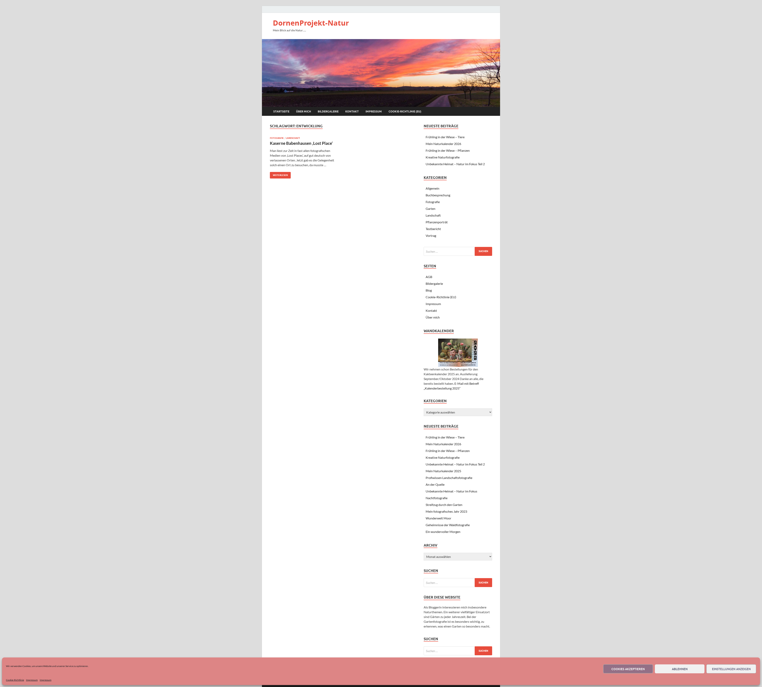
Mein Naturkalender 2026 (443, 144)
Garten (430, 208)
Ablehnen (680, 669)
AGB (429, 277)
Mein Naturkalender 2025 (443, 471)
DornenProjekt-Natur (311, 23)
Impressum (32, 679)
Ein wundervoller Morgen (443, 531)
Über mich (303, 111)
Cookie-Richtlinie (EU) (405, 111)
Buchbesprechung (438, 195)
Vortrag (431, 235)
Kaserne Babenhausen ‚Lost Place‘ (301, 143)
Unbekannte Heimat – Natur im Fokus (451, 491)
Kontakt (352, 111)
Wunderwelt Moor (438, 518)
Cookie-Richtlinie (15, 679)
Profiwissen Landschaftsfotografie (449, 478)
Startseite (281, 111)
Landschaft (293, 138)
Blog (429, 290)
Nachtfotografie (436, 498)
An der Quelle (435, 484)
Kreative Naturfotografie (443, 157)
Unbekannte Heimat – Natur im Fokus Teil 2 (455, 164)
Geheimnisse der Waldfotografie (448, 525)
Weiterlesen (279, 174)
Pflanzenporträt (437, 222)
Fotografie (277, 138)
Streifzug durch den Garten (444, 505)
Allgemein (432, 188)
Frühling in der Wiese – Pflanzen (448, 150)
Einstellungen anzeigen (731, 669)
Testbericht (433, 229)
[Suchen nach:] (458, 251)
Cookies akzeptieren (628, 669)
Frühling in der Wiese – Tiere (445, 137)
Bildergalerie (328, 111)
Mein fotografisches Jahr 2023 (446, 511)
